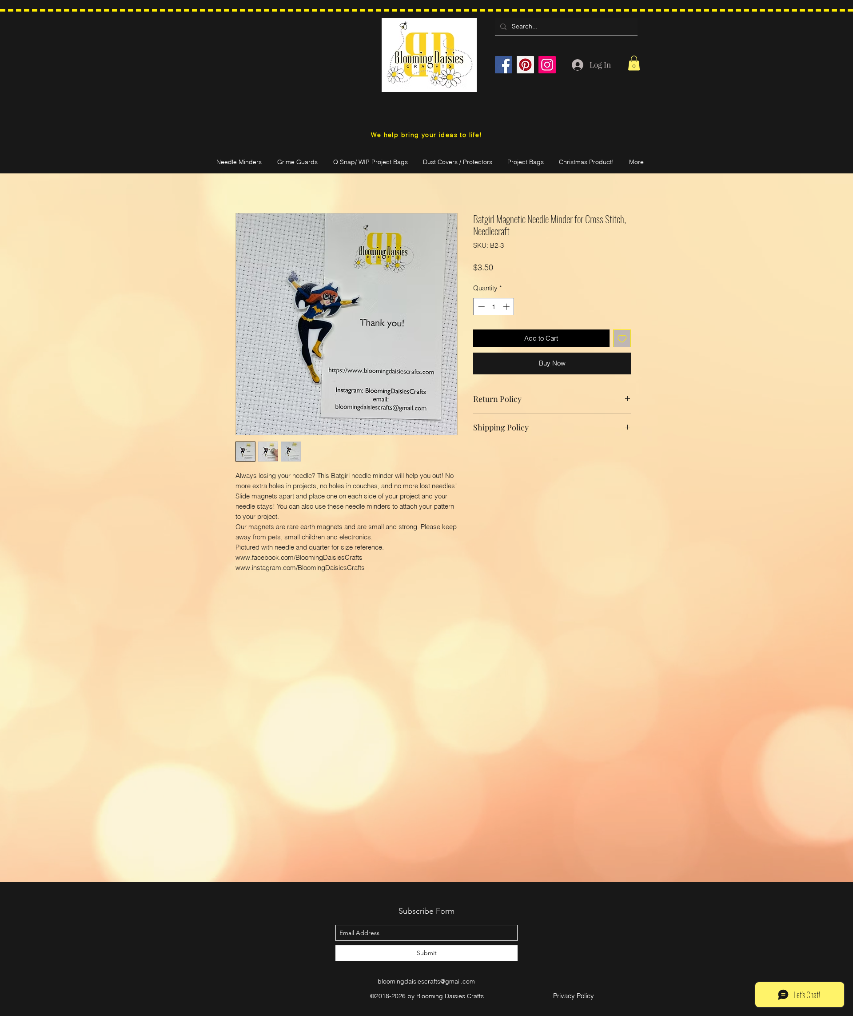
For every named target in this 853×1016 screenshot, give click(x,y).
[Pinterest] (525, 64)
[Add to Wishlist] (622, 338)
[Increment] (507, 306)
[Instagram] (547, 64)
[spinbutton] (493, 306)
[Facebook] (503, 64)
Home (245, 179)
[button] (634, 63)
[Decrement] (480, 306)
